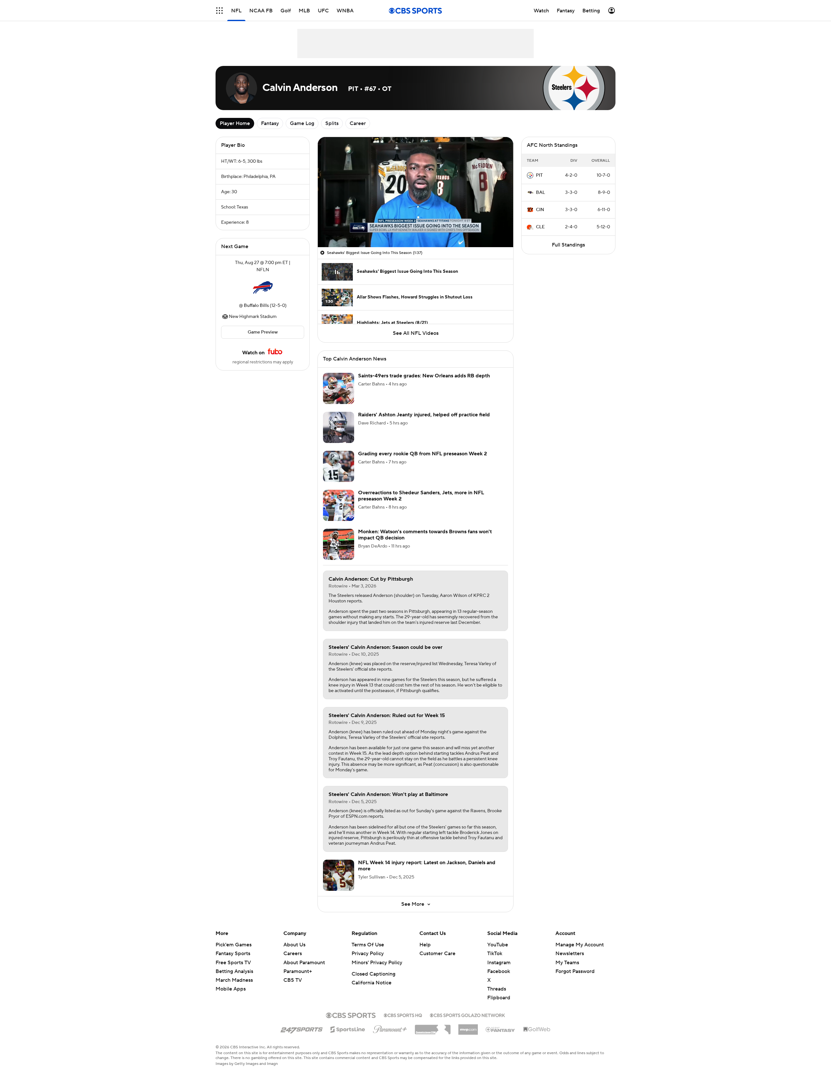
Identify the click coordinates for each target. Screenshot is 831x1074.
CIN (540, 210)
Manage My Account (579, 952)
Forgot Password (575, 979)
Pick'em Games (234, 952)
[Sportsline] (347, 1036)
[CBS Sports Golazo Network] (467, 1022)
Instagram (499, 970)
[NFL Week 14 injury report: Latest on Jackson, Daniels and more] (338, 883)
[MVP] (468, 1034)
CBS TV (292, 988)
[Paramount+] (390, 1035)
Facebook (498, 979)
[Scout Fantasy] (500, 1037)
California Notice (371, 990)
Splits (332, 123)
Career (358, 123)
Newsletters (569, 961)
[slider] (415, 228)
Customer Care (437, 961)
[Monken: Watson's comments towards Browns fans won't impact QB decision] (338, 552)
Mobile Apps (231, 996)
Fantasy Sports (233, 961)
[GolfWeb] (537, 1037)
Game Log (302, 123)
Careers (292, 961)
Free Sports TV (233, 970)
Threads (496, 996)
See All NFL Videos (416, 333)
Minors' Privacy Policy (377, 970)
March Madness (234, 988)
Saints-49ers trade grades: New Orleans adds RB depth (424, 383)
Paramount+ (297, 979)
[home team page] (262, 287)
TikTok (494, 961)
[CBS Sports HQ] (403, 1022)
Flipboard (498, 1005)
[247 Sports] (301, 1036)
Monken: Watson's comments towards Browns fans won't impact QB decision (425, 542)
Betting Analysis (234, 979)
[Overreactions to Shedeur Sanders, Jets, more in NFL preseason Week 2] (338, 513)
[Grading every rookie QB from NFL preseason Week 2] (338, 474)
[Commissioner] (433, 1035)
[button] (329, 238)
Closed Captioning (373, 982)
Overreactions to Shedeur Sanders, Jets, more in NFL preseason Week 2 (421, 503)
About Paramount (304, 970)
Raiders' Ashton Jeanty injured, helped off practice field (424, 422)
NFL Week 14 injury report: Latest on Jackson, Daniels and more (426, 873)
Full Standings (568, 245)
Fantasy (270, 123)
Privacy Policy (368, 961)
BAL (540, 193)
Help (425, 952)
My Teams (567, 970)
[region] (415, 192)
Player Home (235, 123)
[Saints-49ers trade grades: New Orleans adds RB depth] (338, 396)
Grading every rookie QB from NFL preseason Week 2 (422, 461)
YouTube (497, 952)
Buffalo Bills (256, 306)
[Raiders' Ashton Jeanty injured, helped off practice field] (338, 435)
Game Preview (263, 332)
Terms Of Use (368, 952)
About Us (294, 952)
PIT (539, 175)
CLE (540, 227)
